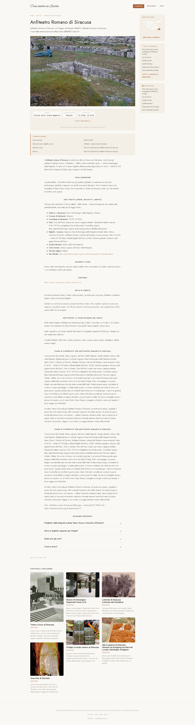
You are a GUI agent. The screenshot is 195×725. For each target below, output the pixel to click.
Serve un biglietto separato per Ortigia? (61, 531)
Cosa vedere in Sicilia (44, 6)
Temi (162, 6)
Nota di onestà (88, 140)
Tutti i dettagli (82, 121)
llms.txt (106, 714)
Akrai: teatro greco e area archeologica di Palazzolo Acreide (150, 51)
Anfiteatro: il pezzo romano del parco (95, 144)
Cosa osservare (37, 140)
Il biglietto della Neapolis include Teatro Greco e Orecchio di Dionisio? (74, 523)
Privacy (97, 714)
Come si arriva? (50, 546)
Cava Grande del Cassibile (150, 70)
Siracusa (38, 15)
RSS (101, 714)
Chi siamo (90, 714)
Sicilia (32, 15)
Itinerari (139, 6)
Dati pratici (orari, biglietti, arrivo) (43, 144)
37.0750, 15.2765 (86, 115)
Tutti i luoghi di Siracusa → (150, 75)
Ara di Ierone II (146, 57)
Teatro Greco (49, 282)
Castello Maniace (147, 64)
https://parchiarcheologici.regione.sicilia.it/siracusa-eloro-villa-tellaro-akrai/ (86, 254)
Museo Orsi (76, 282)
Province (151, 6)
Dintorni (35, 151)
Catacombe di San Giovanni (150, 67)
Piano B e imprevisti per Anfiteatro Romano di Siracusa (101, 147)
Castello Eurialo (147, 60)
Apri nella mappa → (152, 37)
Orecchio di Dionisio (63, 282)
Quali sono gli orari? (53, 538)
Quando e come (38, 147)
